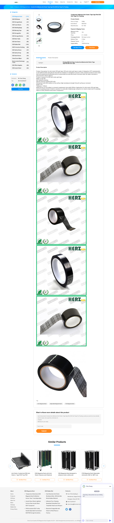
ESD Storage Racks (20, 22)
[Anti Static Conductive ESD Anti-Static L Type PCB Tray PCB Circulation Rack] (21, 460)
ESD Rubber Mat (20, 44)
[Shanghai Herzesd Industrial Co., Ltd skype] (24, 85)
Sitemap (12, 504)
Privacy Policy (13, 509)
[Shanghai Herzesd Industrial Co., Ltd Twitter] (66, 509)
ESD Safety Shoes (20, 50)
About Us (12, 500)
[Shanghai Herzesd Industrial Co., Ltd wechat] (20, 85)
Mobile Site (13, 507)
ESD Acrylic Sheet (20, 68)
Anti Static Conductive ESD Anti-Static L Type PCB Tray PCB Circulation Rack (20, 475)
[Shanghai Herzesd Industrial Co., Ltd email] (12, 85)
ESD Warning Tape (20, 30)
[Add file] (83, 520)
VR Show (12, 498)
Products (12, 496)
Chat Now (97, 2)
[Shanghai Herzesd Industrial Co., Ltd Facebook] (70, 509)
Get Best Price (77, 47)
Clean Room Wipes (20, 58)
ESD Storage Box (20, 33)
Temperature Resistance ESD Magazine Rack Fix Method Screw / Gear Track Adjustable (33, 496)
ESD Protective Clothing (20, 47)
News (11, 502)
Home (11, 494)
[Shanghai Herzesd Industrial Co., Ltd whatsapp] (16, 85)
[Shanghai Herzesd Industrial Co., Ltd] (16, 2)
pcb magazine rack (70, 403)
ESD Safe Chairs (20, 41)
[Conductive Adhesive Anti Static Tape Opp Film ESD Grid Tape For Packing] (56, 27)
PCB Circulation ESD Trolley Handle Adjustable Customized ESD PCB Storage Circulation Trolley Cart (33, 511)
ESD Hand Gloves (20, 55)
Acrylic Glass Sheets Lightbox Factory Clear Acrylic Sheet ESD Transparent (33, 503)
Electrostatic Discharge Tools (20, 62)
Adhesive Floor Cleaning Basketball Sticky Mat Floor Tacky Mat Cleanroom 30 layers (54, 503)
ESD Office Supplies (20, 65)
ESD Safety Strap (20, 52)
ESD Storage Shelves (20, 36)
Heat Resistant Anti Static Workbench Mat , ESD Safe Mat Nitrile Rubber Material (54, 496)
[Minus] (110, 486)
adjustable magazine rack (56, 403)
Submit (44, 431)
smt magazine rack (42, 403)
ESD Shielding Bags (20, 27)
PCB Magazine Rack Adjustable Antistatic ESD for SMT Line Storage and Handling (91, 475)
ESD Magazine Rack (20, 16)
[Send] (110, 520)
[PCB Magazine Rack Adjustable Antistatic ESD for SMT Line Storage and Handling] (92, 460)
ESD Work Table (20, 38)
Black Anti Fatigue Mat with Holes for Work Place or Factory (53, 511)
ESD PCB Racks (20, 19)
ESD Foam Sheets (20, 24)
